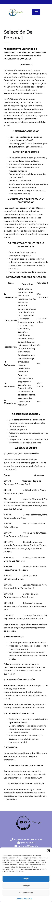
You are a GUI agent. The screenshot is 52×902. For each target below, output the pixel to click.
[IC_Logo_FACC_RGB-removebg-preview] (15, 9)
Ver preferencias (26, 893)
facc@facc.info (30, 846)
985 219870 (23, 839)
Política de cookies (24, 898)
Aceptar (26, 879)
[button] (48, 850)
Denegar (26, 886)
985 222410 (36, 839)
